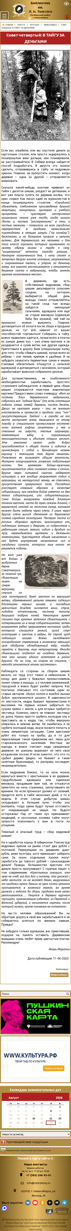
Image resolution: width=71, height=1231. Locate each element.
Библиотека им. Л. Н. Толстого (40, 7)
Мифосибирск (59, 974)
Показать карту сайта (34, 1158)
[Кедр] (12, 297)
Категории (35, 25)
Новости (21, 25)
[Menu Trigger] (4, 15)
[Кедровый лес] (47, 571)
